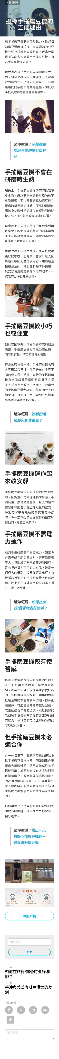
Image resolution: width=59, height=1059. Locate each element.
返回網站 (13, 2)
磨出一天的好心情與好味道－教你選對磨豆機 (29, 836)
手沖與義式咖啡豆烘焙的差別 (28, 990)
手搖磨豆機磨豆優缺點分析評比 (29, 150)
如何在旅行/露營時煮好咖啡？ (27, 974)
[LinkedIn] (33, 1010)
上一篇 (8, 967)
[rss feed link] (10, 1020)
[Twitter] (21, 1010)
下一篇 (8, 982)
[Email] (45, 1010)
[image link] (29, 871)
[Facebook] (9, 1010)
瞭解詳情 (29, 915)
